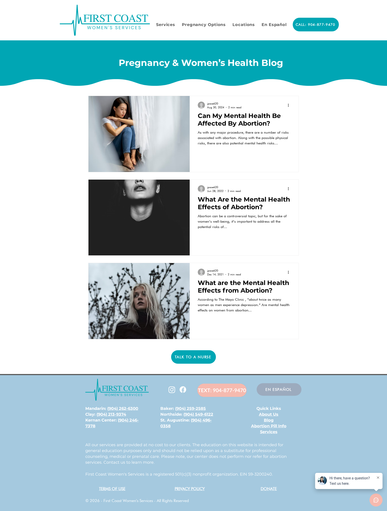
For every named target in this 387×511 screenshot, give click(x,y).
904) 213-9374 (112, 414)
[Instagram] (172, 389)
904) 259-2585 (191, 408)
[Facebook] (182, 389)
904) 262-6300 (123, 408)
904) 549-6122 (199, 414)
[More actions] (289, 105)
